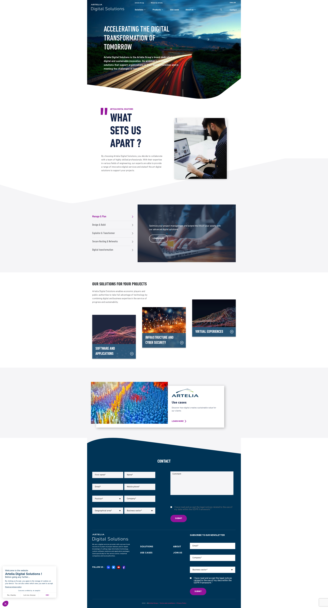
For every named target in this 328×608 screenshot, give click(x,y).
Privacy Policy (181, 603)
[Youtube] (118, 567)
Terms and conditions (167, 603)
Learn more (159, 238)
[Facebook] (123, 567)
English (233, 2)
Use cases (174, 10)
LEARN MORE (178, 421)
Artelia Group (153, 603)
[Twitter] (113, 567)
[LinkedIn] (108, 567)
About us (189, 10)
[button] (221, 10)
